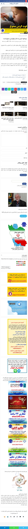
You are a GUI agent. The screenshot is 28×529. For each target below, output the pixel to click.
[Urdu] (23, 265)
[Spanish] (20, 265)
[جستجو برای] (1, 4)
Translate (8, 268)
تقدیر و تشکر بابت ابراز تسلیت (7, 107)
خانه (25, 35)
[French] (21, 261)
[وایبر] (3, 89)
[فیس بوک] (25, 89)
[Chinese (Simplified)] (18, 261)
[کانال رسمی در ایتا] (4, 516)
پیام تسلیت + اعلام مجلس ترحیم (21, 118)
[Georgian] (23, 261)
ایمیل (26, 153)
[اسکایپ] (12, 89)
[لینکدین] (18, 89)
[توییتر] (22, 89)
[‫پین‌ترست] (15, 89)
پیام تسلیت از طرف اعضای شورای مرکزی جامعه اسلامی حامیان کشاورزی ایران (7, 119)
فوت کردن (24, 84)
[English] (20, 261)
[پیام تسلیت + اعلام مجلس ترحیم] (21, 114)
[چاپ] (12, 92)
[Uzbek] (24, 265)
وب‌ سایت (25, 158)
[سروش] (7, 516)
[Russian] (18, 265)
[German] (24, 261)
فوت (3, 82)
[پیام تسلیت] (21, 103)
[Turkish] (21, 265)
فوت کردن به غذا (18, 84)
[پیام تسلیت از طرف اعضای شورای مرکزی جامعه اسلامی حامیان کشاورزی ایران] (7, 114)
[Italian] (18, 263)
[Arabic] (17, 261)
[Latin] (24, 263)
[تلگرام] (6, 89)
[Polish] (17, 265)
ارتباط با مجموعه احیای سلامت (18, 75)
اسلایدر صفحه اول (21, 35)
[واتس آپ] (9, 89)
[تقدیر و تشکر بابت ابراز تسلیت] (7, 103)
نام (26, 148)
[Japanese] (20, 263)
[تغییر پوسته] (4, 4)
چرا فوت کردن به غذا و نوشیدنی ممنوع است (13, 82)
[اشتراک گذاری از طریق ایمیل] (15, 92)
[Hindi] (17, 263)
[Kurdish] (23, 263)
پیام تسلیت (25, 107)
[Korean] (21, 263)
